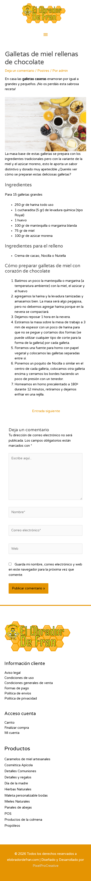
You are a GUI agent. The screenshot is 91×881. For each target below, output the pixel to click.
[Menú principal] (45, 35)
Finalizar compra (16, 728)
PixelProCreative (46, 866)
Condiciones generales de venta (28, 683)
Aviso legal (12, 673)
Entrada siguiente (46, 411)
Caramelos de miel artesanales (27, 759)
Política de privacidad (20, 698)
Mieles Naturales (17, 801)
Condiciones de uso (19, 678)
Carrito (9, 723)
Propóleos (12, 826)
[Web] (45, 550)
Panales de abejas (18, 807)
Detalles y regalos (17, 777)
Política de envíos (17, 693)
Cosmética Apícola (18, 765)
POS (7, 814)
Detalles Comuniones (20, 771)
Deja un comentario (19, 71)
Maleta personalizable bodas (26, 795)
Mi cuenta (11, 733)
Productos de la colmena (23, 820)
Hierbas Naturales (17, 789)
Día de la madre (16, 783)
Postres (43, 71)
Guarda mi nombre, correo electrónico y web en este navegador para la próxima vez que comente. (45, 570)
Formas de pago (16, 688)
